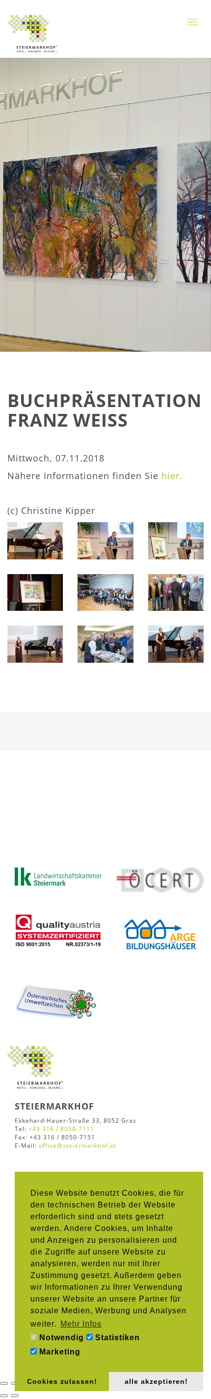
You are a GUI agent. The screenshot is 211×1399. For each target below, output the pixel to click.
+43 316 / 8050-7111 (61, 1129)
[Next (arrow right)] (15, 1395)
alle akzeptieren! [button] (156, 1381)
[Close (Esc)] (4, 1383)
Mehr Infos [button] (81, 1324)
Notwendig (60, 1337)
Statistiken (116, 1337)
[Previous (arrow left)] (4, 1395)
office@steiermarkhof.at (77, 1145)
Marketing (58, 1352)
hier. (172, 476)
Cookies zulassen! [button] (62, 1381)
